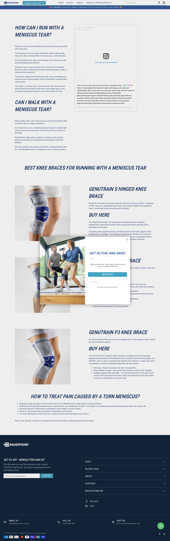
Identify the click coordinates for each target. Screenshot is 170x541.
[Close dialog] (127, 240)
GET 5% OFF (107, 274)
